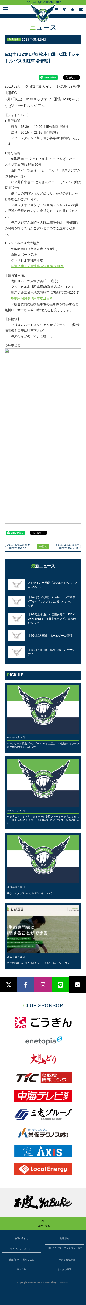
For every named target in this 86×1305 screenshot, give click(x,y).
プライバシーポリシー (21, 1249)
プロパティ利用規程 (64, 1259)
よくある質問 (64, 1269)
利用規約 (64, 1238)
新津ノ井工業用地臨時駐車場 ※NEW (37, 266)
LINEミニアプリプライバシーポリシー (64, 1249)
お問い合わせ (21, 1238)
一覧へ (43, 546)
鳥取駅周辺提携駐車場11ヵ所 (32, 298)
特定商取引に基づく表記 (21, 1259)
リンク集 (21, 1269)
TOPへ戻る (43, 1225)
